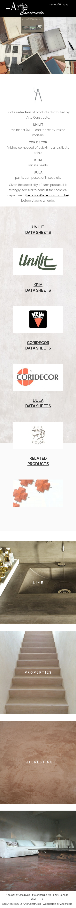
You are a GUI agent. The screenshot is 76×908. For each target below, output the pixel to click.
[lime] (38, 582)
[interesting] (38, 762)
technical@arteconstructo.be (47, 195)
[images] (38, 852)
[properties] (38, 672)
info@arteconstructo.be (58, 12)
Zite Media (66, 903)
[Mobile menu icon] (8, 8)
